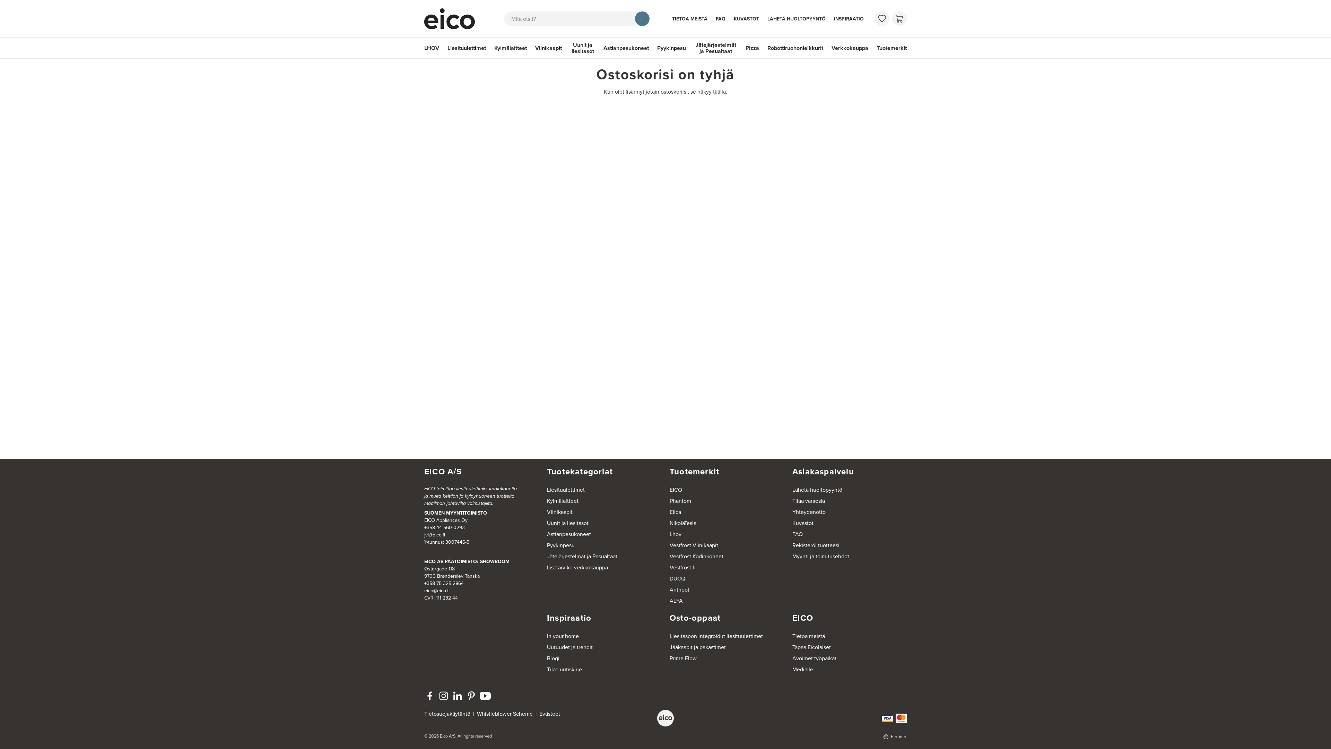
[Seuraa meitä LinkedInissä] (457, 695)
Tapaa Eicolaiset (811, 647)
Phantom (680, 501)
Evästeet (549, 714)
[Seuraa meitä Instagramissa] (443, 695)
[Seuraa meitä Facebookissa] (429, 695)
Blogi (553, 658)
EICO (676, 490)
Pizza (752, 48)
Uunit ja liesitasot (583, 48)
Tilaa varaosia (808, 501)
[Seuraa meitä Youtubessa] (485, 695)
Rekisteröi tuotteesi (816, 545)
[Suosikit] (882, 18)
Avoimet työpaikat (814, 658)
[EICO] (665, 718)
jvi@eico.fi (434, 535)
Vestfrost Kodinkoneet (696, 556)
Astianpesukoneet (626, 48)
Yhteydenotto (809, 512)
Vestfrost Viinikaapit (694, 545)
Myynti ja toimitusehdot (820, 556)
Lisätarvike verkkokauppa (577, 567)
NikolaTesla (683, 523)
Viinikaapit (548, 48)
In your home (563, 636)
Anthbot (679, 590)
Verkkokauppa (850, 48)
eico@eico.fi (437, 590)
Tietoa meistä (689, 19)
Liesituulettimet (466, 48)
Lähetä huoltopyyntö (796, 19)
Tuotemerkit (892, 48)
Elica (675, 512)
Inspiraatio (849, 19)
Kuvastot (746, 19)
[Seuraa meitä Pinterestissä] (471, 695)
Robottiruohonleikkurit (795, 48)
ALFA (676, 601)
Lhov (675, 534)
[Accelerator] (452, 18)
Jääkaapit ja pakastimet (698, 647)
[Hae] (642, 18)
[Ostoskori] (899, 18)
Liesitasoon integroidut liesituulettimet (716, 636)
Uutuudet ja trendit (570, 647)
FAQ (720, 19)
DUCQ (677, 579)
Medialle (802, 669)
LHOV (431, 48)
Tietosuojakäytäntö (447, 714)
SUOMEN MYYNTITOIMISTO (455, 513)
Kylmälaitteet (510, 48)
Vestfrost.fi (683, 567)
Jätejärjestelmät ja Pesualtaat (716, 48)
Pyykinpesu (671, 48)
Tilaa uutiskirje (564, 669)
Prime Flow (683, 658)
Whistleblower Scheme (505, 714)
